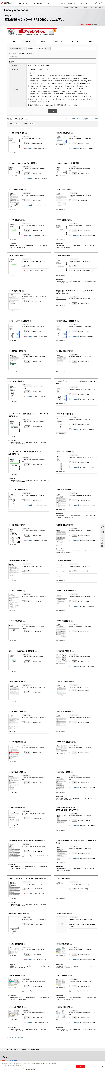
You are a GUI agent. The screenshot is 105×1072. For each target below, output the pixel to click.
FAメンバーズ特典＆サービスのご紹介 (87, 119)
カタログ (13, 42)
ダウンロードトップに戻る (15, 1038)
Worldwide (96, 3)
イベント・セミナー (73, 3)
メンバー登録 (94, 7)
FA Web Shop (85, 3)
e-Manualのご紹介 (70, 119)
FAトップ (21, 3)
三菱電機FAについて (68, 7)
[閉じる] (102, 1066)
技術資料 (43, 42)
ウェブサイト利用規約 (31, 1069)
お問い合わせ (78, 7)
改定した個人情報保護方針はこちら (15, 1065)
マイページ (86, 7)
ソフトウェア (74, 42)
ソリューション (30, 3)
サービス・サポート (50, 3)
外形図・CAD (58, 42)
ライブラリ (90, 42)
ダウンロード (61, 3)
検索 (52, 111)
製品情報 (39, 3)
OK (80, 1066)
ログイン (101, 7)
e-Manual (28, 148)
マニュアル (28, 42)
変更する (47, 48)
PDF (28, 143)
